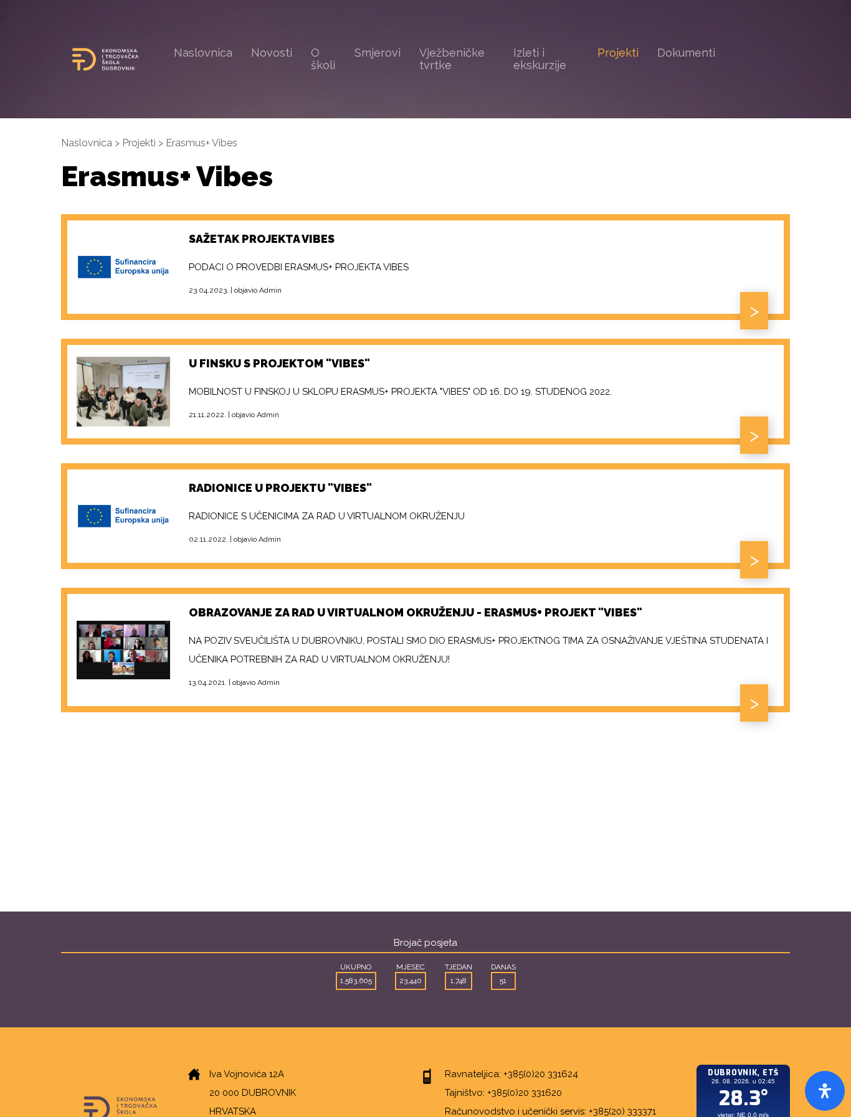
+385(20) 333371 (622, 1111)
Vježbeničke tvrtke (452, 59)
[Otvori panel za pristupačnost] (825, 1091)
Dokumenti (686, 52)
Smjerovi (377, 52)
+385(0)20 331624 (540, 1074)
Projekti (618, 52)
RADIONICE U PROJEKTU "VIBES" (280, 487)
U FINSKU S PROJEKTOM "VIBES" (279, 363)
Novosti (271, 52)
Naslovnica (203, 52)
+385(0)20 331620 (524, 1092)
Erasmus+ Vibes (201, 143)
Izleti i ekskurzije (539, 59)
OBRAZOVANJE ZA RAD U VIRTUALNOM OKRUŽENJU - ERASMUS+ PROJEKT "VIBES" (415, 612)
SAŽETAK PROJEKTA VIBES (262, 238)
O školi (323, 59)
